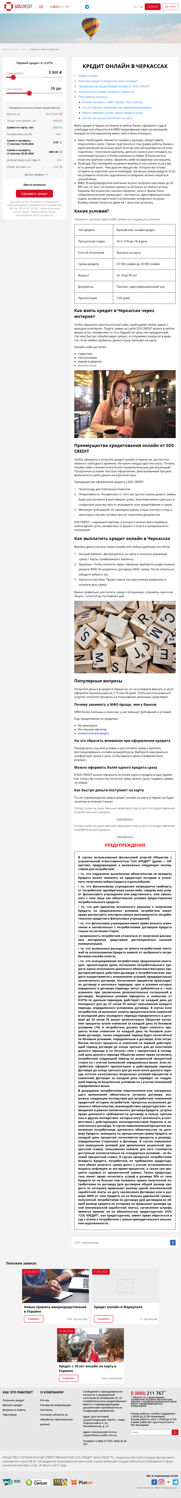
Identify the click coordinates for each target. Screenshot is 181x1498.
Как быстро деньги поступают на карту (107, 118)
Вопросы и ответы (14, 1409)
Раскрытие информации (55, 1405)
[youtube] (168, 1482)
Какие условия (88, 75)
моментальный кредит (93, 733)
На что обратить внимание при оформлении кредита (116, 107)
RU (135, 7)
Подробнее (33, 1319)
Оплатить (153, 6)
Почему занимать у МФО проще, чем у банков (112, 102)
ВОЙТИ (173, 6)
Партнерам (10, 1414)
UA (141, 7)
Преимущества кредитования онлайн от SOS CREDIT (114, 86)
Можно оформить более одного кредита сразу (112, 112)
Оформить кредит (34, 194)
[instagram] (161, 1482)
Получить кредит (13, 1400)
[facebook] (154, 1482)
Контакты (46, 1409)
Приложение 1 (124, 819)
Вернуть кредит (12, 1405)
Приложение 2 (124, 836)
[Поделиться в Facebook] (173, 1242)
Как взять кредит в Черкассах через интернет (108, 81)
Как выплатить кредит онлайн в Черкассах (106, 91)
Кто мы (44, 1400)
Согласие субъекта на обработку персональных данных (56, 1419)
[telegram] (175, 1482)
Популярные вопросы (93, 96)
